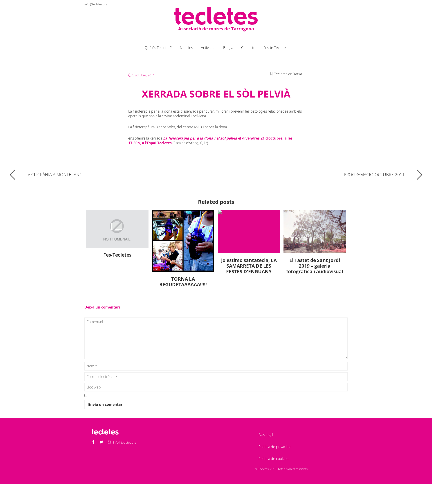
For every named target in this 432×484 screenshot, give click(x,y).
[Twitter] (336, 4)
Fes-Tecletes (117, 255)
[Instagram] (344, 4)
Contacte (248, 47)
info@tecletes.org (95, 4)
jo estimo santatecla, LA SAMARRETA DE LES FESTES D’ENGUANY (249, 266)
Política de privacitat (275, 446)
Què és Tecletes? (158, 47)
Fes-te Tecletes (275, 47)
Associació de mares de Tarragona (216, 29)
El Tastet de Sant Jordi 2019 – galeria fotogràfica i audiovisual (314, 266)
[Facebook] (327, 4)
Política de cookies (273, 458)
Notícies (186, 47)
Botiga (228, 47)
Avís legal (266, 434)
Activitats (208, 47)
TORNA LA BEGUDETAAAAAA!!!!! (183, 282)
